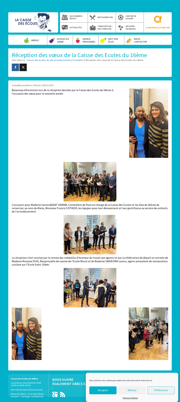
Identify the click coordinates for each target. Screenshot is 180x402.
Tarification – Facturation (105, 27)
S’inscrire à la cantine (158, 27)
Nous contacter (140, 40)
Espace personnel (89, 40)
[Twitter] (23, 67)
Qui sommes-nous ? (76, 17)
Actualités (76, 27)
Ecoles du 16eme (63, 40)
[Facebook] (15, 67)
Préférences (161, 390)
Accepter (103, 390)
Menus (35, 40)
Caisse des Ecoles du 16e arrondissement (33, 24)
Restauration (105, 17)
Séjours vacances (131, 27)
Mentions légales (130, 398)
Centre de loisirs (131, 17)
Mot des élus (113, 40)
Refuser (132, 390)
